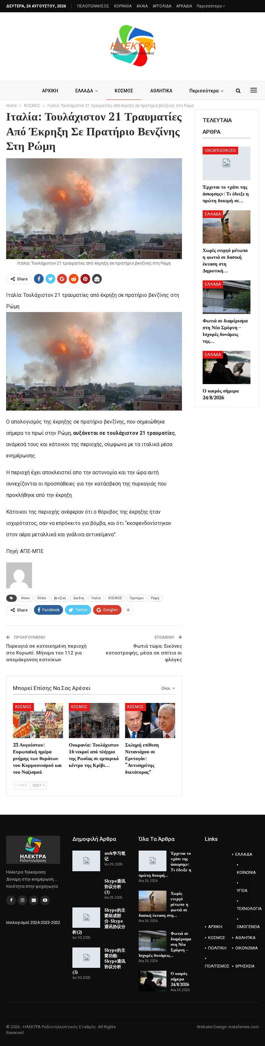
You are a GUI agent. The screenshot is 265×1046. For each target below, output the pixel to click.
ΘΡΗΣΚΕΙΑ (245, 966)
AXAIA (142, 6)
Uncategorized (220, 150)
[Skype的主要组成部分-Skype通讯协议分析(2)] (86, 917)
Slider (42, 598)
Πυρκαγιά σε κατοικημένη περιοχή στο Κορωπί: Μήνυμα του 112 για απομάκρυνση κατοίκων (46, 653)
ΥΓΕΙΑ (242, 890)
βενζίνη (60, 598)
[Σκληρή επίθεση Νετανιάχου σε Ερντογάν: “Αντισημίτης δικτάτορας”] (150, 720)
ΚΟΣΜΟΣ (124, 90)
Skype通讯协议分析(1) (114, 886)
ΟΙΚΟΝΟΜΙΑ (246, 948)
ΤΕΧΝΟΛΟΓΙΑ (243, 908)
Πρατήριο (136, 598)
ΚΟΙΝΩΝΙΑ (243, 872)
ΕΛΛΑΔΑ (84, 90)
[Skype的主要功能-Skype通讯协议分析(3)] (86, 957)
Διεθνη (78, 598)
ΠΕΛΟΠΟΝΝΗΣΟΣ (93, 6)
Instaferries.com (243, 1026)
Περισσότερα (210, 6)
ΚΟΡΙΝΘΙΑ (123, 6)
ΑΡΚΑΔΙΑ (184, 6)
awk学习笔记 (114, 856)
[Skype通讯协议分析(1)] (86, 888)
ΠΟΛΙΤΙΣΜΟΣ (217, 966)
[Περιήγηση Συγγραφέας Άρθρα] (19, 575)
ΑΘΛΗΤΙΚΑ (161, 90)
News (25, 598)
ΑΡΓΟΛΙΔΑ (162, 6)
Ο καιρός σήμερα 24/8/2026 (180, 978)
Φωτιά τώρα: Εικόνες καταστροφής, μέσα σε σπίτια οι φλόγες (144, 653)
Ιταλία (96, 598)
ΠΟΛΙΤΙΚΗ (217, 948)
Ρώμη (155, 598)
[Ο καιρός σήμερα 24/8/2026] (226, 367)
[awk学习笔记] (86, 861)
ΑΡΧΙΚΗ (50, 90)
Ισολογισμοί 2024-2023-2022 (33, 922)
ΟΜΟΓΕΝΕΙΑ (243, 926)
